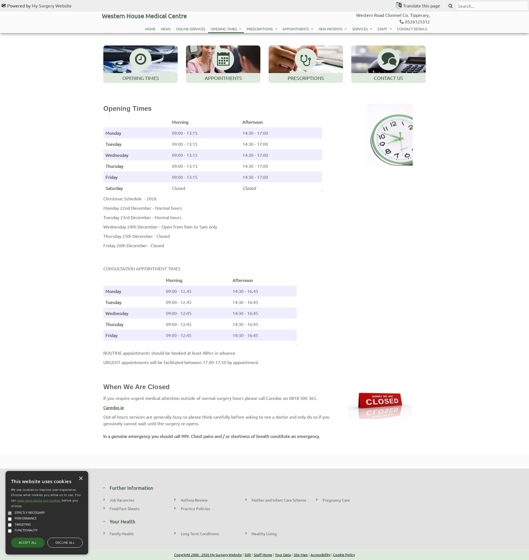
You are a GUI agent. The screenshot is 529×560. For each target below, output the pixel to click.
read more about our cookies (39, 500)
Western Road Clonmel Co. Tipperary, (393, 15)
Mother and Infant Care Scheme (279, 499)
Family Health (122, 533)
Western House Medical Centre (144, 15)
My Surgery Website (52, 5)
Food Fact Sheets (124, 508)
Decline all (65, 542)
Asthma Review (194, 499)
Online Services (190, 28)
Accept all (28, 542)
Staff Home (263, 554)
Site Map (301, 554)
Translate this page (421, 5)
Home (150, 28)
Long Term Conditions (200, 533)
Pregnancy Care (336, 499)
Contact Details (412, 28)
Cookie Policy (344, 554)
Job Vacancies (122, 499)
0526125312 (417, 21)
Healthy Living (264, 533)
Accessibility (320, 554)
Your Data (283, 554)
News (166, 28)
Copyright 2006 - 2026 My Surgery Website (208, 554)
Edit (248, 554)
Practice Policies (195, 508)
